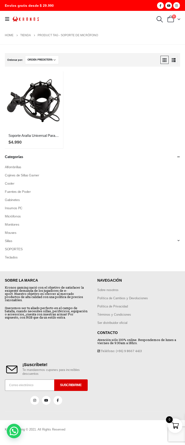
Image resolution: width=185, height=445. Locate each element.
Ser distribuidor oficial (112, 323)
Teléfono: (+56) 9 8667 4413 (121, 351)
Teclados (11, 257)
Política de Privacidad (112, 306)
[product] (34, 100)
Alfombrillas (13, 167)
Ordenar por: (15, 59)
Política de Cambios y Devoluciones (122, 298)
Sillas (8, 241)
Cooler (9, 183)
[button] (14, 431)
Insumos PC (13, 208)
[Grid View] (164, 60)
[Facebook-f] (57, 400)
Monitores (12, 224)
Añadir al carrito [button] (55, 79)
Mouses (10, 233)
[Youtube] (168, 5)
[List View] (174, 60)
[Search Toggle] (159, 19)
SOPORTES (14, 249)
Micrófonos (13, 216)
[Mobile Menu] (9, 19)
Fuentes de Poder (18, 192)
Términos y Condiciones (114, 314)
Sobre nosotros (108, 290)
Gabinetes (12, 200)
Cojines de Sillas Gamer (22, 175)
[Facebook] (160, 5)
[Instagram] (176, 5)
